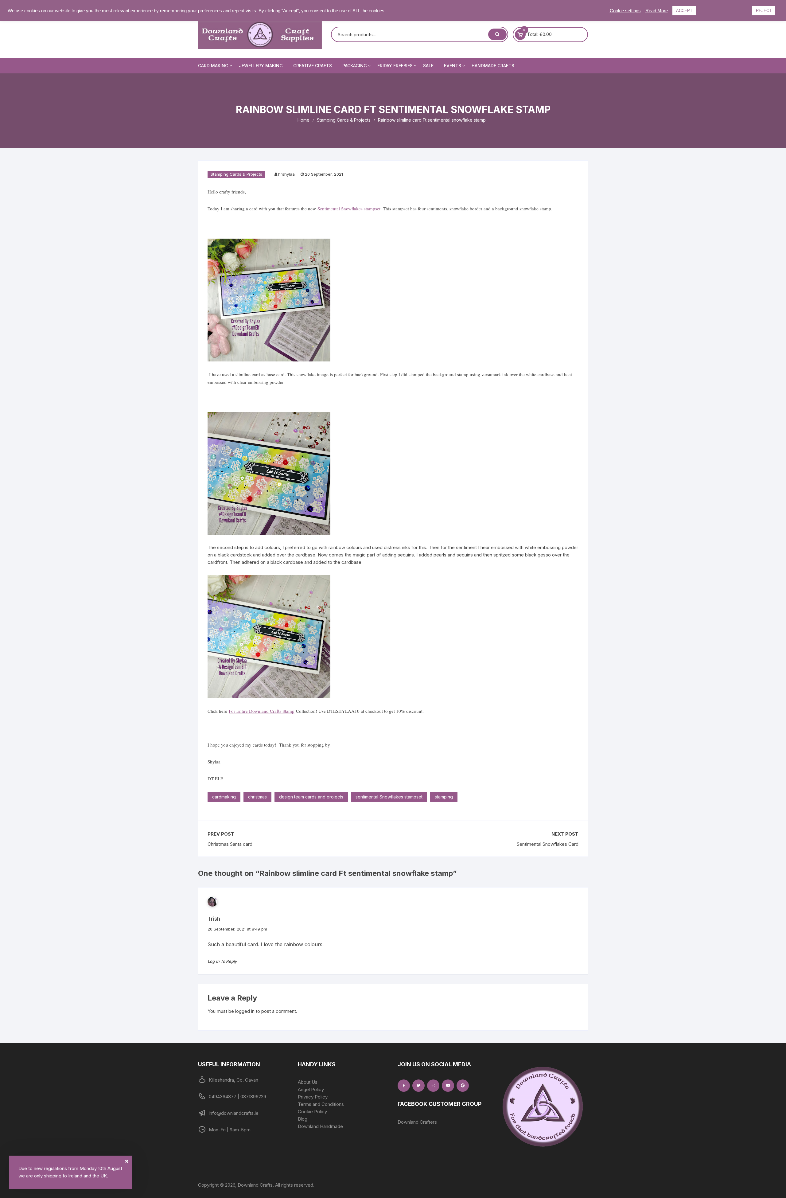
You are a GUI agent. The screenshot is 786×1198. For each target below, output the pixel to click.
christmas (257, 796)
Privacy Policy (313, 1097)
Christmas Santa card (230, 844)
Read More (656, 10)
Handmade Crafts (493, 65)
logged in (245, 1011)
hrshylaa (286, 174)
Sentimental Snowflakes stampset (348, 208)
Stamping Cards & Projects (236, 174)
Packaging (354, 65)
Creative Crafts (312, 65)
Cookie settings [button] (625, 10)
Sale (428, 65)
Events (452, 65)
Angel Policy (311, 1089)
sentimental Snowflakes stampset (389, 796)
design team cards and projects (311, 796)
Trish (214, 919)
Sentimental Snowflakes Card (547, 844)
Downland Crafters (417, 1122)
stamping (444, 796)
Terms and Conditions (321, 1104)
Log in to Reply (222, 961)
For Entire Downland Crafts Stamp (261, 711)
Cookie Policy (312, 1111)
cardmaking (224, 796)
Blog (302, 1119)
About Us (307, 1082)
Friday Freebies (395, 65)
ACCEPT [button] (684, 10)
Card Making (213, 65)
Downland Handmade (320, 1126)
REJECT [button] (764, 10)
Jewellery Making (261, 65)
